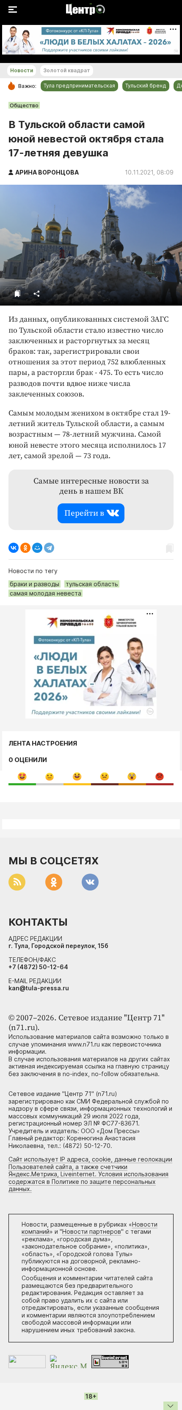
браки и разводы (34, 584)
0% (22, 776)
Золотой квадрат (66, 70)
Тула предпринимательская (79, 85)
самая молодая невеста (45, 593)
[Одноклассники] (25, 548)
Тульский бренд (145, 85)
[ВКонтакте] (13, 548)
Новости (21, 70)
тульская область (92, 584)
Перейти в (84, 513)
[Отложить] (17, 293)
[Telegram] (49, 548)
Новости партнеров (91, 1231)
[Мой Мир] (37, 548)
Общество (24, 105)
